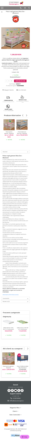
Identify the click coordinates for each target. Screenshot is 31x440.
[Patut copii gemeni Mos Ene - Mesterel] (15, 38)
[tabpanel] (15, 38)
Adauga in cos (20, 81)
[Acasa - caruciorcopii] (15, 3)
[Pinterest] (12, 390)
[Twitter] (18, 390)
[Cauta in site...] (29, 8)
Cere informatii (22, 90)
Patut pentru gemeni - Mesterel (9, 132)
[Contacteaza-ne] (21, 8)
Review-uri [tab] (6, 301)
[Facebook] (9, 390)
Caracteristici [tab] (6, 298)
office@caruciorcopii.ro (16, 401)
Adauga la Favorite (9, 90)
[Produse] (2, 8)
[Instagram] (22, 390)
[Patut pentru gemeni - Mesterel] (9, 124)
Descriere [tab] (5, 151)
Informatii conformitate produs (11, 294)
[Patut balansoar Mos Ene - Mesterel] (22, 125)
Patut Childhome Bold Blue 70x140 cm (22, 367)
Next (28, 40)
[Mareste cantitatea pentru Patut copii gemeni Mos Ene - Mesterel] (11, 81)
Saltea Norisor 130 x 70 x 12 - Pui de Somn (8, 328)
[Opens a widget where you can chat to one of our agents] (24, 437)
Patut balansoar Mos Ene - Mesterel (22, 132)
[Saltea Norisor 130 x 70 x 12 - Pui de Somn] (8, 321)
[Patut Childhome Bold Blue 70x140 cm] (22, 358)
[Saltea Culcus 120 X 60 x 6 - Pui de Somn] (22, 321)
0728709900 (16, 398)
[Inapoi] (1, 12)
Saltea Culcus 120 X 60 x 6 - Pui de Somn (22, 328)
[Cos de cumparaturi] (25, 8)
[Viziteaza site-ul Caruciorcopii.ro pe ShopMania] (15, 435)
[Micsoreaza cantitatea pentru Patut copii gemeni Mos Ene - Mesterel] (6, 81)
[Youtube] (15, 390)
